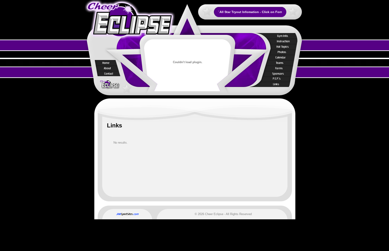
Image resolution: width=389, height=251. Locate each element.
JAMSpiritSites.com (127, 214)
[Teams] (280, 62)
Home (106, 62)
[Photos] (280, 52)
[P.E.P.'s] (280, 79)
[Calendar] (280, 57)
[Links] (280, 84)
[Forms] (280, 68)
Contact (106, 73)
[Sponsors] (280, 73)
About (106, 68)
